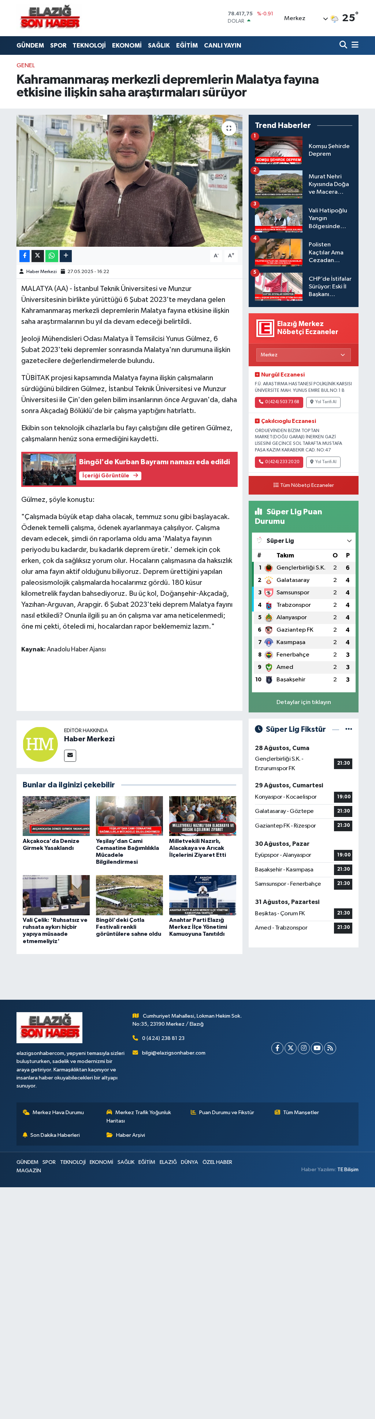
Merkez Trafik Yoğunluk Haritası (139, 1116)
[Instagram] (304, 1048)
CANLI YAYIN (222, 45)
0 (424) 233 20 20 (282, 462)
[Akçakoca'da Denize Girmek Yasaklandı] (56, 816)
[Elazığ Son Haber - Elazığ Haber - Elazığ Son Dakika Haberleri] (49, 18)
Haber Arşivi (130, 1135)
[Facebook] (277, 1048)
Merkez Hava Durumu (58, 1112)
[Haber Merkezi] (40, 744)
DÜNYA (189, 1162)
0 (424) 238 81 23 (163, 1038)
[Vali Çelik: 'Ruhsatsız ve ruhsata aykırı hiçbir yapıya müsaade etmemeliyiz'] (56, 895)
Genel (25, 66)
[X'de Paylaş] (37, 256)
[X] (291, 1048)
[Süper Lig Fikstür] (348, 729)
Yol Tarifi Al (326, 402)
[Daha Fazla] (66, 256)
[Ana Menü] (354, 45)
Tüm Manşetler (301, 1112)
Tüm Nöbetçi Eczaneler (307, 485)
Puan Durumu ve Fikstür (226, 1112)
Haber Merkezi (41, 271)
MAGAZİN (28, 1170)
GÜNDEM (30, 45)
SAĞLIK (159, 45)
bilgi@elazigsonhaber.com (173, 1053)
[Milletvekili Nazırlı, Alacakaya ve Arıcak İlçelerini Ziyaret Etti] (202, 816)
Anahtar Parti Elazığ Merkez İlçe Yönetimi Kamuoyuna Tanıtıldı (198, 927)
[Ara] (344, 45)
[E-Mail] (70, 756)
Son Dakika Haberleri (55, 1135)
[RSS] (330, 1048)
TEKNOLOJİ (89, 45)
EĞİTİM (187, 45)
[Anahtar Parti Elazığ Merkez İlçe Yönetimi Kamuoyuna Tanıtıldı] (202, 895)
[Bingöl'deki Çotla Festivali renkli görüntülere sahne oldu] (129, 895)
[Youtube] (317, 1048)
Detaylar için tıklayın (303, 702)
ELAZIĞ (168, 1162)
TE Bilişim (348, 1169)
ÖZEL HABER (217, 1162)
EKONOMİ (127, 45)
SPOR (58, 45)
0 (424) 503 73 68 (282, 402)
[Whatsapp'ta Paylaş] (51, 256)
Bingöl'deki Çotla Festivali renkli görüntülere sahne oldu (128, 927)
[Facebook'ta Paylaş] (24, 256)
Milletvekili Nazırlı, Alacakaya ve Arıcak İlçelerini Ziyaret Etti (197, 848)
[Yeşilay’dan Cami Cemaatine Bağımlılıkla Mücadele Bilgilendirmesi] (129, 816)
